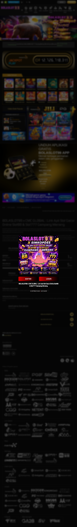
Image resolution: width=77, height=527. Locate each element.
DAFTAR (28, 279)
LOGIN (48, 279)
